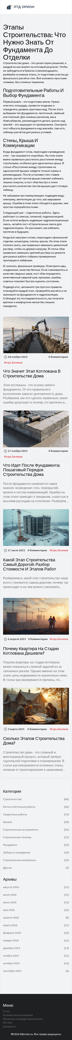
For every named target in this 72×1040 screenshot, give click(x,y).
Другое (36, 867)
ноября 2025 (36, 955)
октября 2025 (36, 963)
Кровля (36, 822)
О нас (6, 1011)
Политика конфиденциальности (23, 1019)
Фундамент (36, 845)
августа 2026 (36, 887)
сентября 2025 (36, 971)
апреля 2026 (36, 917)
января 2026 (36, 940)
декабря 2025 (36, 948)
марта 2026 (36, 925)
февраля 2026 (36, 933)
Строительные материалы (36, 860)
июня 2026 (36, 902)
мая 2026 (36, 910)
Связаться (9, 1026)
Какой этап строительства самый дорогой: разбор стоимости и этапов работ (29, 564)
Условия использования (18, 1015)
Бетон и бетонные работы (36, 806)
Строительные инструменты (36, 829)
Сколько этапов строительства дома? (34, 741)
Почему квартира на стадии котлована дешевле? (31, 651)
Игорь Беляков (13, 362)
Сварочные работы (36, 814)
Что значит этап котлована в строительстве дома (32, 373)
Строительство (36, 799)
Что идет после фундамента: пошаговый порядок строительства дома (31, 470)
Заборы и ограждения (36, 852)
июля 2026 (36, 894)
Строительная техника (36, 837)
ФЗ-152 (7, 1022)
